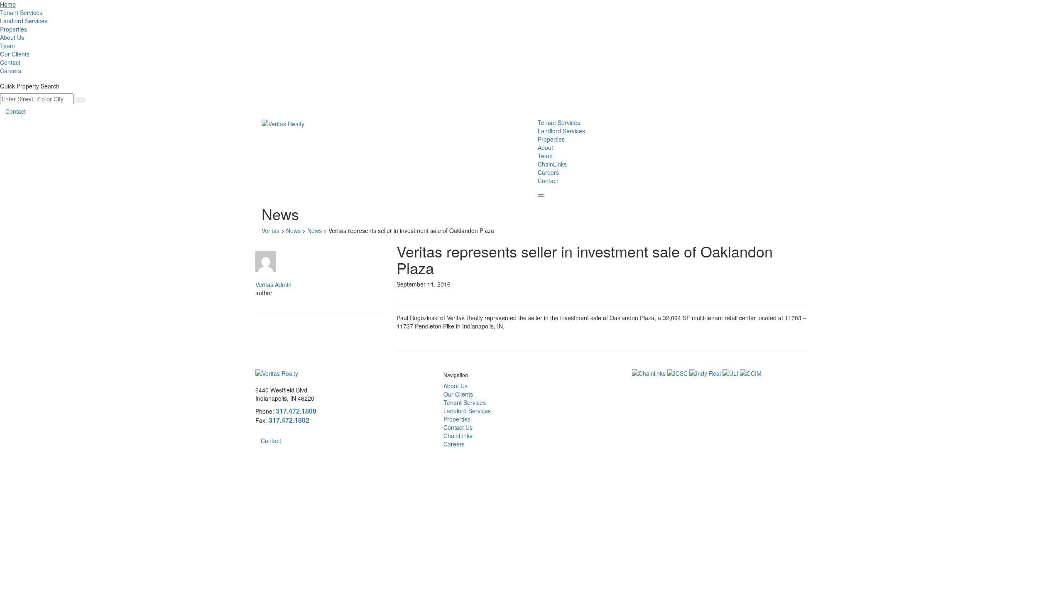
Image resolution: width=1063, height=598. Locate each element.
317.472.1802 (289, 420)
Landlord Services (23, 21)
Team (7, 46)
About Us (12, 37)
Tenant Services (21, 12)
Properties (13, 29)
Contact (10, 62)
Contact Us (458, 427)
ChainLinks (552, 164)
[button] (541, 195)
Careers (10, 70)
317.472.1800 (296, 411)
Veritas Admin (273, 284)
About (545, 147)
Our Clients (14, 54)
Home (8, 4)
